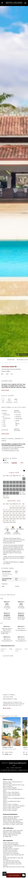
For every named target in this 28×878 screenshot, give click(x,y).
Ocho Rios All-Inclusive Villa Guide (11, 862)
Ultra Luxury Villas (17, 830)
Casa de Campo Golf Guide (10, 851)
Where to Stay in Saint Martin (10, 792)
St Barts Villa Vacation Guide (10, 842)
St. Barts (12, 824)
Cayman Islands (7, 819)
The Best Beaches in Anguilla (10, 848)
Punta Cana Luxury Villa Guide (11, 853)
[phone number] (2, 3)
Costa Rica (15, 819)
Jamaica (17, 821)
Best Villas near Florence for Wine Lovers (13, 866)
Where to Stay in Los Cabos (10, 804)
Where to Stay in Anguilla (9, 788)
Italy (13, 821)
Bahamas (10, 816)
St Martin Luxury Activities (10, 850)
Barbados (16, 816)
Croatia (20, 819)
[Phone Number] (2, 3)
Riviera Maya (19, 822)
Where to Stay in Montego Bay (11, 794)
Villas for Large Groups (9, 833)
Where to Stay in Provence (10, 809)
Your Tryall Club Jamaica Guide (11, 860)
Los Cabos (5, 822)
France (4, 821)
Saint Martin (6, 824)
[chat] (23, 875)
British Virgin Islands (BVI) (9, 818)
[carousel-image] (11, 731)
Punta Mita (12, 822)
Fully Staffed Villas (7, 830)
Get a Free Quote (14, 875)
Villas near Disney (12, 835)
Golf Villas (18, 833)
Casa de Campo (5, 369)
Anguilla (5, 816)
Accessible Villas (7, 836)
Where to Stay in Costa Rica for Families (13, 806)
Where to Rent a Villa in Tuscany (11, 807)
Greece (9, 821)
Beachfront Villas (7, 832)
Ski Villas (5, 835)
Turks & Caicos (19, 824)
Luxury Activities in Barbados (10, 844)
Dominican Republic (15, 369)
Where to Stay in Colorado (10, 810)
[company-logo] (13, 3)
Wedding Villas (16, 832)
